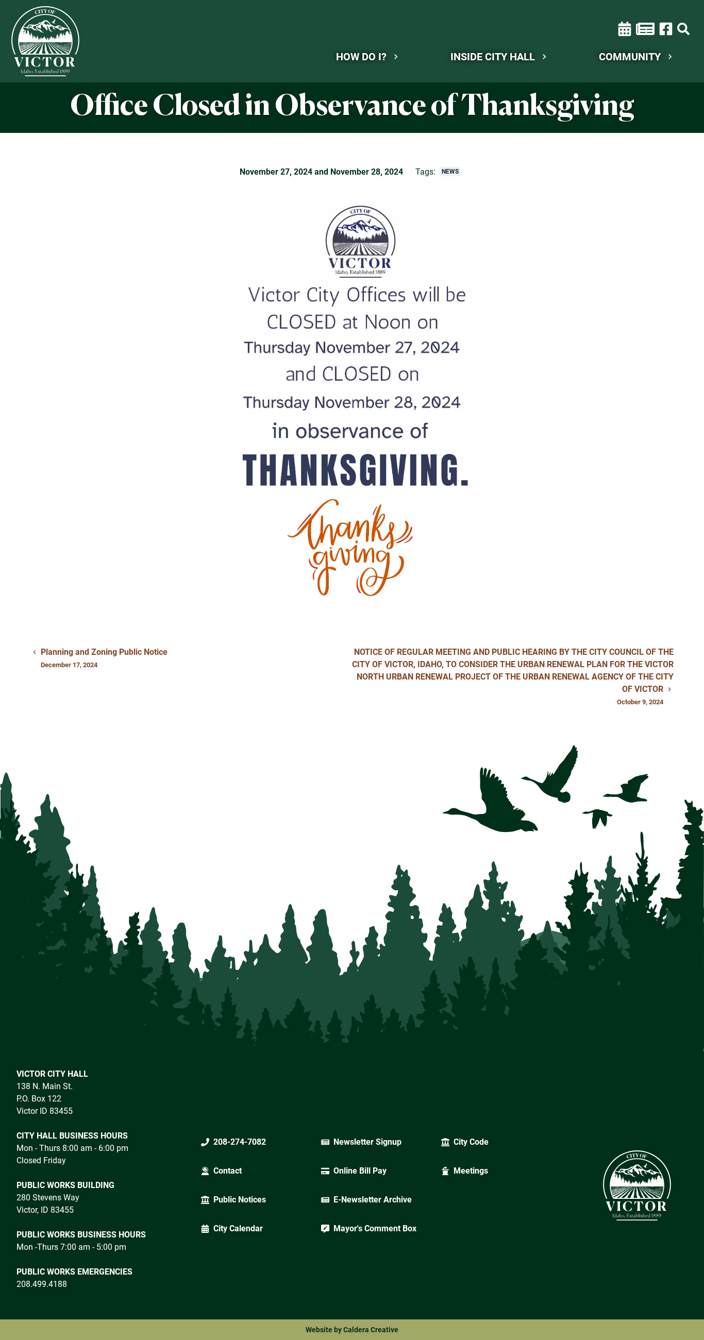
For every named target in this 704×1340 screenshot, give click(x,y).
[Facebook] (666, 28)
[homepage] (45, 41)
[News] (645, 29)
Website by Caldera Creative (352, 1330)
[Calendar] (624, 29)
